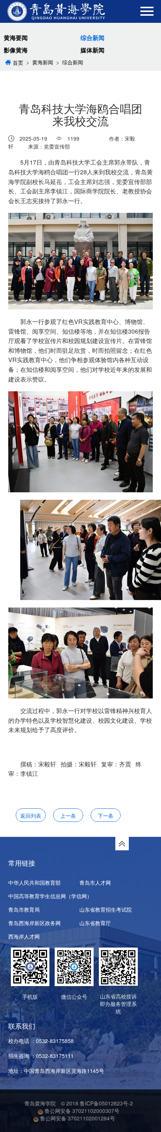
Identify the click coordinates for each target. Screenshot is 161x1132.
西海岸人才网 (24, 936)
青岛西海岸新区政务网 (34, 923)
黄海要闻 (16, 38)
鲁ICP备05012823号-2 (106, 1103)
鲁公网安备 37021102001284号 (77, 1118)
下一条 (105, 815)
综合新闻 (92, 38)
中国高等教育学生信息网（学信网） (50, 896)
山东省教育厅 (95, 923)
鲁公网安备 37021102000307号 (81, 1110)
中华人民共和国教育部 (34, 882)
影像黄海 (16, 50)
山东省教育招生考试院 (105, 909)
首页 (18, 62)
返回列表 (30, 815)
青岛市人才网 (95, 882)
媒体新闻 (92, 50)
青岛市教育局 (24, 909)
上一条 (68, 815)
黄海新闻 (42, 62)
